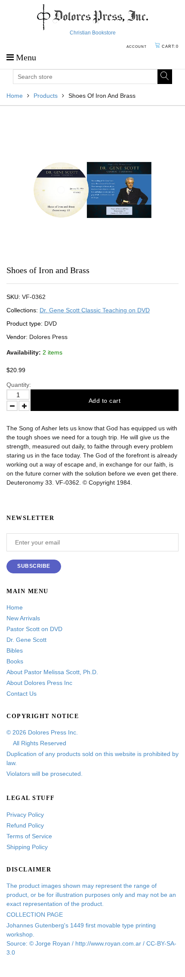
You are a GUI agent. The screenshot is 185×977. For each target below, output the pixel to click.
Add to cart (105, 400)
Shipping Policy (27, 846)
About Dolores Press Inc (39, 682)
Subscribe (33, 566)
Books (14, 661)
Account (136, 47)
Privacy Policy (25, 814)
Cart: (170, 46)
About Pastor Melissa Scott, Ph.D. (52, 672)
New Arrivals (23, 618)
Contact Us (21, 693)
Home (14, 95)
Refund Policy (25, 825)
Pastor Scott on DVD (34, 628)
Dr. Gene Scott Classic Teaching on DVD (95, 310)
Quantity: (18, 384)
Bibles (14, 650)
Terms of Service (29, 836)
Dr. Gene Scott (26, 639)
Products (46, 95)
